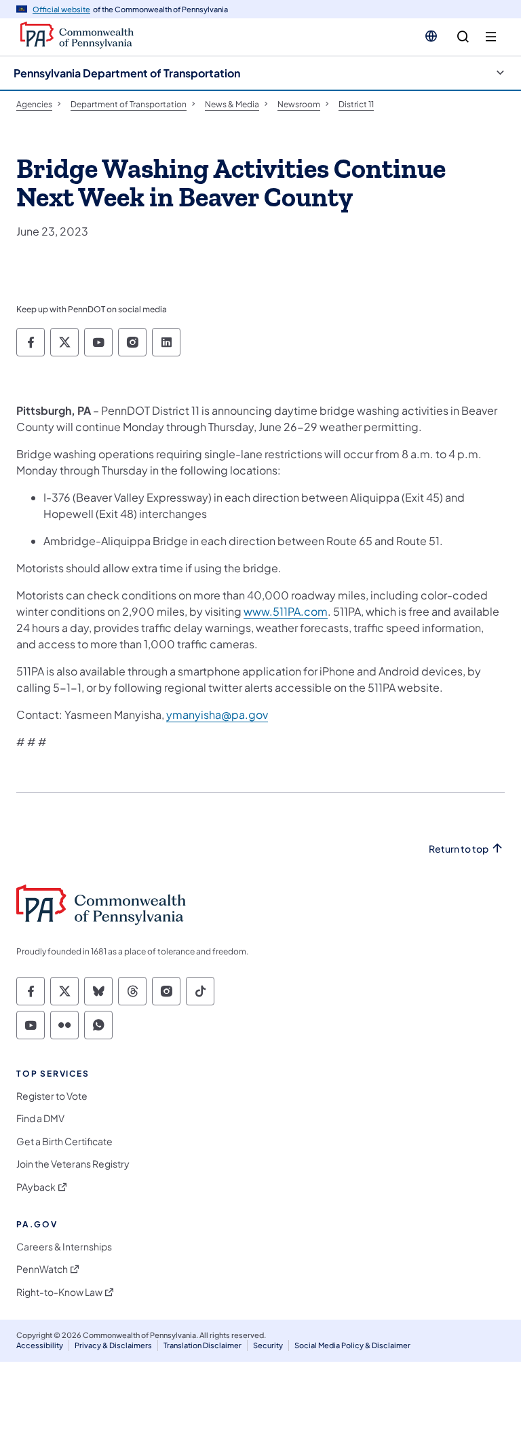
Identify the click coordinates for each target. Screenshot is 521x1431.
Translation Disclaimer (202, 1345)
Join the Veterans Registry (73, 1164)
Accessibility (39, 1345)
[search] (463, 37)
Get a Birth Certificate (64, 1141)
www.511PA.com (286, 611)
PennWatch (42, 1269)
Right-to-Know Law (59, 1292)
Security (268, 1345)
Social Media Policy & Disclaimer (352, 1345)
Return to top (458, 849)
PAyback (36, 1187)
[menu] (491, 37)
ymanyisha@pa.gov (217, 714)
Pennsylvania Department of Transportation (127, 73)
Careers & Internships (64, 1246)
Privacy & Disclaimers (113, 1345)
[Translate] (431, 36)
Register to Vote (52, 1096)
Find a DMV (40, 1118)
